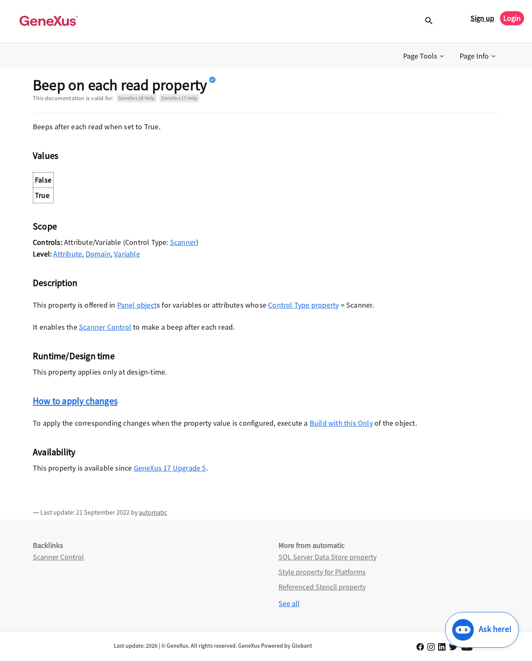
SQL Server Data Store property (327, 557)
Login (512, 18)
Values (45, 155)
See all (289, 603)
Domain (98, 254)
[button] (424, 56)
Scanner (183, 242)
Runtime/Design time (74, 356)
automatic (153, 512)
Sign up (482, 18)
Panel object (137, 305)
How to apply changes (75, 401)
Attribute (67, 254)
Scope (45, 226)
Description (55, 283)
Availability (54, 452)
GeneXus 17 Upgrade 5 (170, 468)
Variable (127, 254)
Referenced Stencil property (322, 587)
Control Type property (303, 305)
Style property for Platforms (322, 572)
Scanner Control (105, 327)
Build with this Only (341, 423)
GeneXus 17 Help (179, 98)
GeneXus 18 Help (136, 98)
